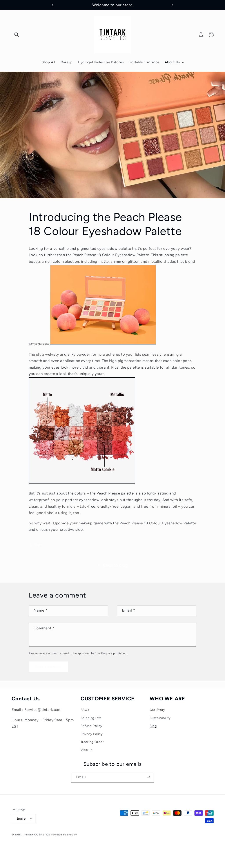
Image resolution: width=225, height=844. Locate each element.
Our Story (157, 710)
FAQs (85, 710)
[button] (17, 35)
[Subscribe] (149, 777)
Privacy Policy (92, 734)
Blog (153, 726)
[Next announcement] (172, 5)
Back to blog (115, 565)
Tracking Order (92, 742)
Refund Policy (91, 726)
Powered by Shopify (64, 834)
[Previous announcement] (52, 5)
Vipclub (87, 750)
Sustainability (160, 718)
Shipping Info (91, 718)
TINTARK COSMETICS (36, 834)
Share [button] (38, 545)
